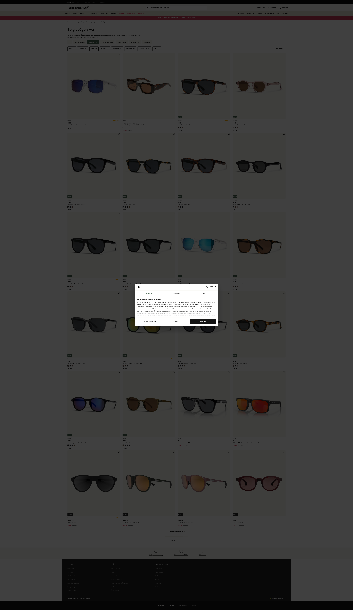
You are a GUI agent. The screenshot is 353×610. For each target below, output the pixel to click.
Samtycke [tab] (149, 293)
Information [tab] (176, 293)
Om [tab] (204, 293)
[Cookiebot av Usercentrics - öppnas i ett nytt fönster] (208, 287)
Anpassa (175, 321)
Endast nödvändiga (150, 321)
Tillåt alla (203, 321)
